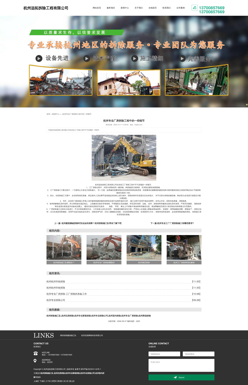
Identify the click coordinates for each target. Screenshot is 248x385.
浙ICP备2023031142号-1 (91, 369)
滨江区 (66, 381)
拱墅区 (54, 381)
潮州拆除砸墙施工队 (68, 335)
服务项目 (111, 7)
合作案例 (180, 7)
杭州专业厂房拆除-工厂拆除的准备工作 (124, 293)
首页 (48, 114)
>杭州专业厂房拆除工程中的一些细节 (76, 114)
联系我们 (166, 7)
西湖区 (60, 381)
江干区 (48, 381)
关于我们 (139, 7)
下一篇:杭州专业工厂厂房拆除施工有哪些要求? (172, 223)
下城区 (42, 381)
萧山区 (72, 381)
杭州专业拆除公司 (124, 300)
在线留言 (153, 7)
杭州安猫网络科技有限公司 (92, 335)
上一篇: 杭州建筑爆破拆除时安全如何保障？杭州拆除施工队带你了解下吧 (88, 223)
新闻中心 (125, 7)
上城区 (36, 381)
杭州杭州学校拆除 (124, 281)
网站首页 (97, 7)
